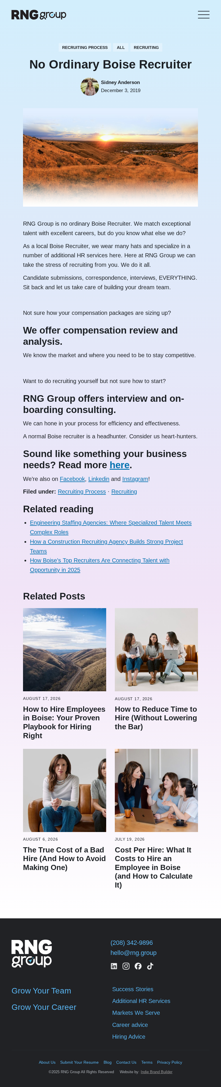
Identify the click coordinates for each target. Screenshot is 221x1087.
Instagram (135, 479)
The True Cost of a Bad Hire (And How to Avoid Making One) (64, 858)
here (119, 465)
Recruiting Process (82, 491)
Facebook (72, 479)
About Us (47, 1062)
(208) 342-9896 (131, 942)
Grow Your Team (41, 990)
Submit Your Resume (79, 1062)
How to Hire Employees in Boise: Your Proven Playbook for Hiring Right (64, 722)
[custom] (113, 966)
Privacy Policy (169, 1062)
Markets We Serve (136, 1013)
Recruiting (124, 491)
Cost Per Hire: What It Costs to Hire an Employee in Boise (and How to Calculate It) (154, 867)
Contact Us (126, 1062)
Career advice (130, 1025)
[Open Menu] (203, 14)
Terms (147, 1062)
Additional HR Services (141, 1001)
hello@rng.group (133, 952)
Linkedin (98, 479)
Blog (108, 1062)
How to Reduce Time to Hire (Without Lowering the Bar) (156, 718)
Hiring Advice (128, 1036)
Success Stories (132, 989)
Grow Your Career (44, 1007)
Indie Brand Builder (156, 1072)
